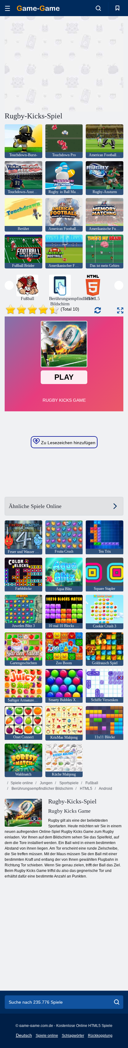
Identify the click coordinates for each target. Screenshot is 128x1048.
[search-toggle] (98, 8)
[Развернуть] (120, 310)
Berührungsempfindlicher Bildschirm (42, 788)
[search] (116, 1002)
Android (105, 788)
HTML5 (85, 788)
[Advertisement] (57, 63)
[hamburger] (7, 8)
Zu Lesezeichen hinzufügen (67, 442)
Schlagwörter (73, 1035)
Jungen (46, 783)
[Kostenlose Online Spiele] (38, 8)
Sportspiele (68, 783)
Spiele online (22, 783)
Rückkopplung (100, 1035)
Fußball (91, 783)
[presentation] (9, 285)
